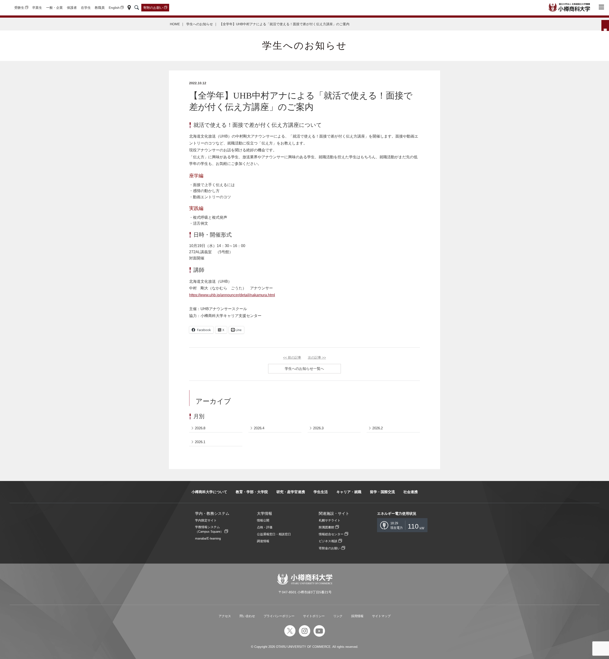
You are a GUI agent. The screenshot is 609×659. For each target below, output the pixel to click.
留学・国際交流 (382, 492)
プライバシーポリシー (279, 616)
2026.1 (200, 442)
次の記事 (317, 357)
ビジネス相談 (328, 541)
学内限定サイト (206, 520)
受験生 (19, 8)
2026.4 (259, 428)
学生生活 (321, 492)
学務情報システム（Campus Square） (209, 529)
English (114, 8)
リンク (338, 616)
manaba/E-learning (208, 538)
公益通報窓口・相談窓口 (274, 534)
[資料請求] (605, 25)
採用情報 (357, 616)
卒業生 (37, 8)
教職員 (100, 8)
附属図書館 (326, 527)
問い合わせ (247, 616)
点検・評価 (264, 527)
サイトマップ (381, 616)
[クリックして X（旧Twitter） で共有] (221, 329)
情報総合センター (331, 534)
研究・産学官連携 (290, 492)
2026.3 (318, 428)
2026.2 (377, 428)
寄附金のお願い (329, 548)
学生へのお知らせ (199, 24)
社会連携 (410, 492)
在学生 (86, 8)
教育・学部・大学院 (252, 492)
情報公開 (263, 520)
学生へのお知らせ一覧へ (304, 369)
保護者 (72, 8)
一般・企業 (54, 8)
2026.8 (200, 428)
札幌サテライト (329, 520)
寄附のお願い (153, 8)
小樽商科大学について (209, 492)
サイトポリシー (314, 616)
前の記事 (292, 357)
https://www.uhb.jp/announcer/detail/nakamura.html (232, 295)
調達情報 (263, 541)
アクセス (225, 616)
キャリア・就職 (348, 492)
